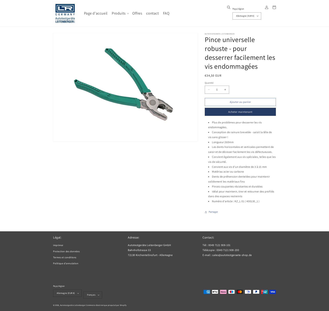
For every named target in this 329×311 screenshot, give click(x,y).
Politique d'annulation (65, 263)
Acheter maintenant (240, 111)
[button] (120, 13)
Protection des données (66, 251)
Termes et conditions (64, 257)
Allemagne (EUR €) (245, 15)
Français (91, 294)
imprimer (58, 245)
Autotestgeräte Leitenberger (73, 305)
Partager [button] (213, 211)
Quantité (209, 82)
